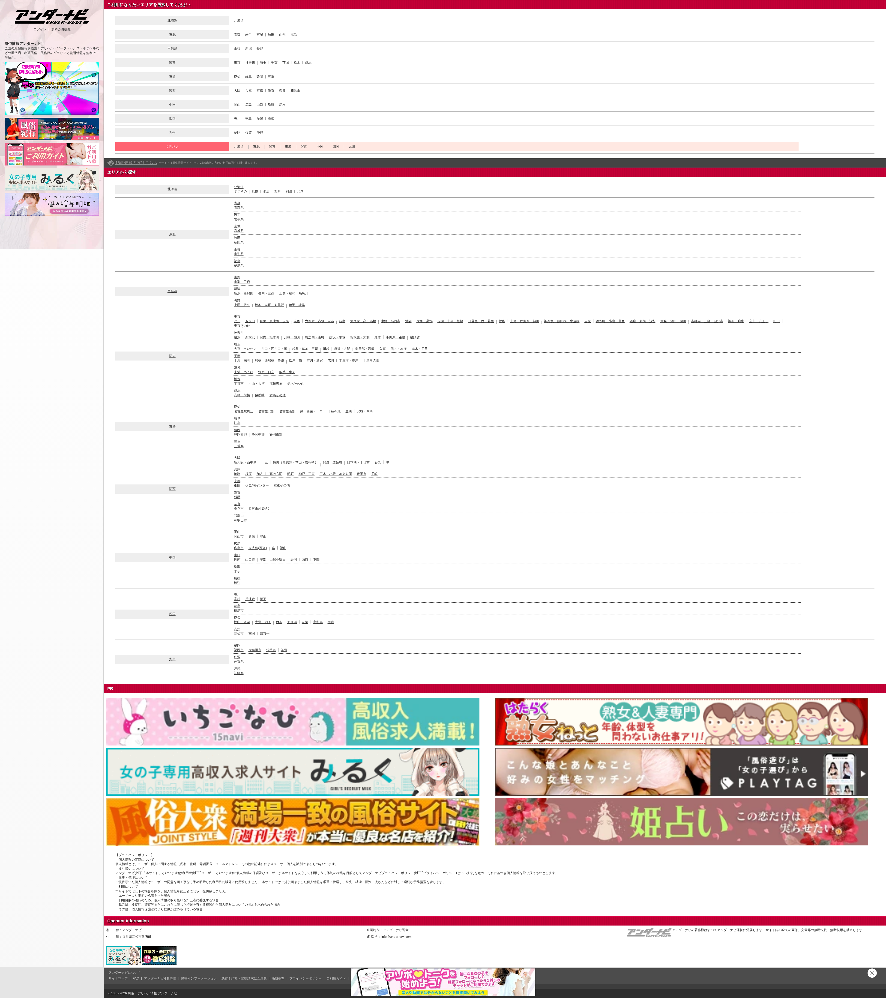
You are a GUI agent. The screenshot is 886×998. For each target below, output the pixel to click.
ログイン (39, 29)
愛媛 (260, 118)
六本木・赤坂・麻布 (319, 321)
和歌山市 (240, 520)
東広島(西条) (257, 548)
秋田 (271, 34)
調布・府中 (736, 321)
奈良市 (239, 509)
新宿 (342, 321)
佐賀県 (239, 661)
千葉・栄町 (242, 360)
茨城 (285, 62)
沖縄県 (239, 673)
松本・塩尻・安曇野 (269, 305)
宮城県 (239, 231)
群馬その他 (277, 395)
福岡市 (239, 650)
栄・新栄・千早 (311, 411)
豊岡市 (361, 474)
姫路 (237, 474)
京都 (260, 90)
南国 (251, 633)
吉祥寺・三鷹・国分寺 (707, 321)
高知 (271, 118)
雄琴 (237, 497)
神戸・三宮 (307, 474)
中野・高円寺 (390, 321)
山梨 (237, 48)
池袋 (408, 321)
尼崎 (374, 474)
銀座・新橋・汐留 (643, 321)
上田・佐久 (242, 305)
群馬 (308, 62)
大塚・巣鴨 (424, 321)
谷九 (377, 462)
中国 (172, 104)
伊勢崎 (260, 395)
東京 (237, 62)
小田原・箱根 (395, 337)
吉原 (587, 321)
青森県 (239, 207)
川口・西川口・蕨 (274, 349)
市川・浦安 (315, 360)
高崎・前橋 (242, 395)
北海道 (239, 20)
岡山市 (239, 536)
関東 (172, 62)
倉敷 (251, 536)
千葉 (274, 62)
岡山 (237, 104)
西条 (279, 622)
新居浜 (292, 622)
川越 (326, 349)
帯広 (266, 191)
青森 (237, 34)
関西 (172, 90)
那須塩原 (275, 383)
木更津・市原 (348, 360)
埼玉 (263, 62)
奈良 (282, 90)
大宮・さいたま (245, 349)
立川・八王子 (759, 321)
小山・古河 (256, 383)
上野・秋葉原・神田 (524, 321)
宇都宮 (239, 383)
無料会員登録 (61, 29)
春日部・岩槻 (364, 349)
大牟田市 (254, 650)
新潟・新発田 (243, 293)
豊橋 (348, 411)
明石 (290, 474)
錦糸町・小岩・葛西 (610, 321)
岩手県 (239, 219)
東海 (288, 146)
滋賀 (271, 90)
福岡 (237, 132)
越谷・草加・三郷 (305, 349)
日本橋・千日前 (358, 462)
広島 (248, 104)
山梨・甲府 (242, 282)
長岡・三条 (266, 293)
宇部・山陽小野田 (273, 559)
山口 (260, 104)
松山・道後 (242, 622)
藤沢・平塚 (337, 337)
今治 (305, 622)
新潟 (248, 48)
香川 (237, 118)
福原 (248, 474)
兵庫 (248, 90)
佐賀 (248, 132)
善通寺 (250, 599)
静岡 (260, 76)
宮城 (260, 34)
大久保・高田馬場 (363, 321)
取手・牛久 (287, 372)
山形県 (239, 254)
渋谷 (297, 321)
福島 (293, 34)
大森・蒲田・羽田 (673, 321)
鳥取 (271, 104)
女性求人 (172, 146)
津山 (263, 536)
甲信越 (172, 48)
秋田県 (239, 242)
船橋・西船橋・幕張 (269, 360)
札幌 (255, 191)
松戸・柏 (295, 360)
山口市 (250, 559)
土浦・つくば (243, 372)
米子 (237, 571)
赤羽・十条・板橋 (450, 321)
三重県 (239, 446)
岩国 (293, 559)
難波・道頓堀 (332, 462)
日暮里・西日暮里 (481, 321)
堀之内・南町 (314, 337)
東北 (172, 34)
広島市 (239, 548)
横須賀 (415, 337)
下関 (316, 559)
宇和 (331, 622)
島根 (282, 104)
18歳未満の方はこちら (136, 162)
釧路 (289, 191)
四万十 (264, 633)
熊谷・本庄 (399, 349)
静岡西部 (240, 434)
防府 (305, 559)
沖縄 (260, 132)
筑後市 (271, 650)
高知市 (239, 633)
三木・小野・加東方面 (336, 474)
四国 (172, 118)
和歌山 (295, 90)
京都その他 (282, 485)
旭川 (277, 191)
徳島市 (239, 610)
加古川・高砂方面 (269, 474)
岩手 (248, 34)
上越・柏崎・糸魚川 (293, 293)
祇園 (237, 485)
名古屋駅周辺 (243, 411)
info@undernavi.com (396, 936)
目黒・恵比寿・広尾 (274, 321)
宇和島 (318, 622)
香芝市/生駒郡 (258, 509)
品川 (237, 321)
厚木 (377, 337)
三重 (271, 76)
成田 (331, 360)
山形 (282, 34)
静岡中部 (258, 434)
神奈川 (250, 62)
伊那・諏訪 (297, 305)
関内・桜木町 (269, 337)
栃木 (297, 62)
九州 (172, 132)
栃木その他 (295, 383)
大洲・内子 (263, 622)
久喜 (382, 349)
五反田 (250, 321)
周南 (237, 559)
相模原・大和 (360, 337)
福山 (283, 548)
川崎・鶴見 (292, 337)
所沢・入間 (342, 349)
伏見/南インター (257, 485)
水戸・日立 (266, 372)
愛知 (237, 76)
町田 (776, 321)
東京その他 (242, 326)
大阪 (237, 90)
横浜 (237, 337)
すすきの (240, 191)
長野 (260, 48)
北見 (300, 191)
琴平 (263, 599)
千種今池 (334, 411)
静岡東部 (275, 434)
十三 (264, 462)
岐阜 (248, 76)
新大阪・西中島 (245, 462)
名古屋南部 (287, 411)
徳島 (248, 118)
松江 (237, 583)
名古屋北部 (266, 411)
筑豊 (284, 650)
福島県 (239, 265)
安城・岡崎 (365, 411)
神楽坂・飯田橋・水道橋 (562, 321)
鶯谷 (502, 321)
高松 (237, 599)
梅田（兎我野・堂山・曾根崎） (295, 462)
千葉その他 (371, 360)
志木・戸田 (420, 349)
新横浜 (250, 337)
